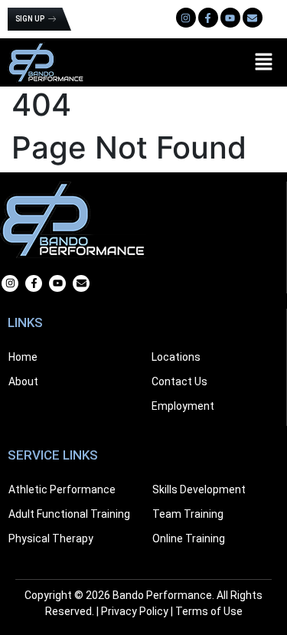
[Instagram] (186, 18)
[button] (264, 62)
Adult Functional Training (69, 514)
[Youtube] (230, 18)
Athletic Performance (62, 489)
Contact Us (179, 381)
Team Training (187, 514)
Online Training (188, 538)
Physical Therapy (50, 538)
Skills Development (199, 489)
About (23, 381)
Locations (176, 357)
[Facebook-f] (34, 283)
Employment (183, 406)
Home (23, 357)
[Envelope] (253, 18)
